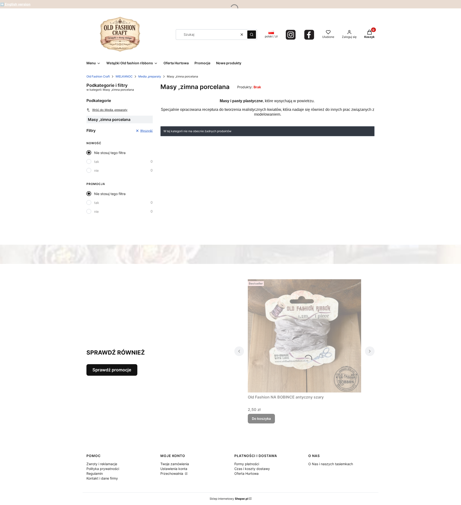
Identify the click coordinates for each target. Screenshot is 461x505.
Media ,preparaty (149, 76)
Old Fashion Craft (98, 76)
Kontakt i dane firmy (102, 478)
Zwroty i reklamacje (101, 464)
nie (96, 170)
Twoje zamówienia (174, 464)
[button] (251, 34)
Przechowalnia (172, 473)
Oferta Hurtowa (246, 473)
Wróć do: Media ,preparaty (109, 110)
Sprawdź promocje (111, 369)
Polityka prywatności (102, 469)
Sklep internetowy (229, 498)
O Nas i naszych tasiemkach (330, 464)
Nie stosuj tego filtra (110, 153)
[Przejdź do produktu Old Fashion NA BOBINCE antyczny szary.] (304, 335)
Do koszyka (261, 418)
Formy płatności (246, 464)
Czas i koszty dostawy (252, 469)
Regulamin (94, 473)
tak (96, 162)
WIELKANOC (124, 76)
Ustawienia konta (173, 469)
